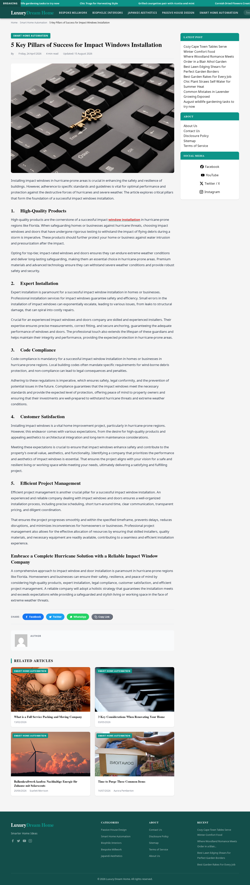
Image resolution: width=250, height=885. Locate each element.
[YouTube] (24, 841)
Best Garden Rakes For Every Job (207, 76)
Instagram (212, 192)
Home (14, 22)
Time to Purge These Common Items (121, 781)
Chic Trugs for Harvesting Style (62, 3)
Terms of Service (196, 146)
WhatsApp (80, 616)
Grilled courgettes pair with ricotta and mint (130, 3)
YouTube (212, 175)
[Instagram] (30, 841)
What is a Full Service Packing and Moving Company (48, 717)
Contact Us (192, 131)
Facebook (35, 616)
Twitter (57, 616)
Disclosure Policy (196, 136)
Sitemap (190, 141)
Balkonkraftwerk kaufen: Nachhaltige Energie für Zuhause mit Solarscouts (45, 783)
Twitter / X (212, 183)
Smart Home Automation (219, 12)
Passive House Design (178, 12)
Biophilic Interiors (107, 12)
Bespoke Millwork (73, 12)
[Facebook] (12, 841)
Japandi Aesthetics (142, 12)
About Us (190, 126)
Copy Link (104, 617)
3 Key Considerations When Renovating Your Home (131, 717)
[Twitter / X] (18, 841)
